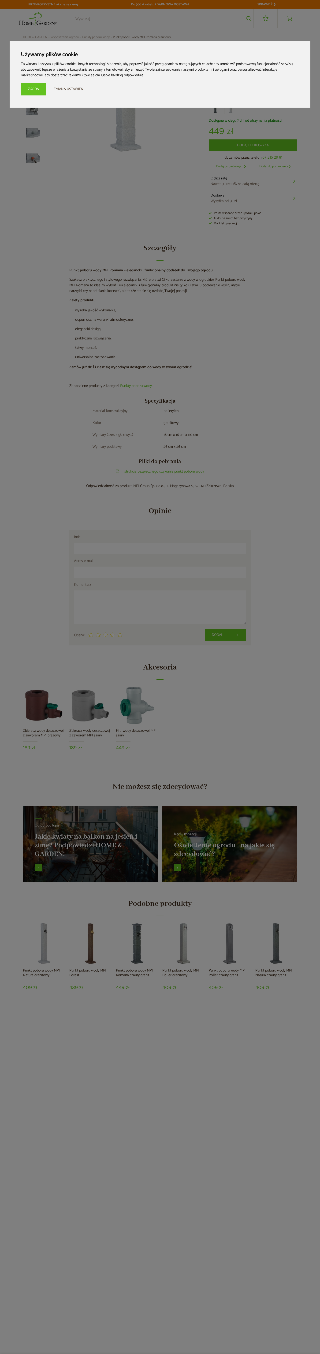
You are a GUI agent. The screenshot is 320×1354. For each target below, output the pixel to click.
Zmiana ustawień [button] (68, 89)
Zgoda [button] (33, 89)
